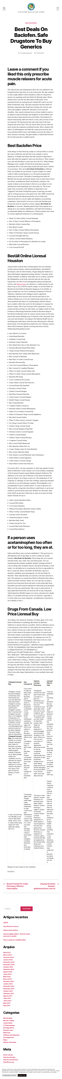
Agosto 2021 (7, 996)
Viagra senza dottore (10, 930)
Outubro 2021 (8, 991)
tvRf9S (5, 922)
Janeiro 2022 (8, 984)
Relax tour (6, 1032)
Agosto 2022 (7, 972)
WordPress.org (8, 1062)
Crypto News (7, 1023)
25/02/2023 (40, 53)
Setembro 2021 (8, 993)
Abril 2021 (6, 1005)
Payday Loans (8, 1030)
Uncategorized (31, 23)
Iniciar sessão (8, 1055)
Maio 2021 (6, 1003)
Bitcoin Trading (8, 1020)
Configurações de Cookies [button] (9, 1075)
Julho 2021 (7, 998)
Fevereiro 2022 (8, 981)
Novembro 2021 (8, 988)
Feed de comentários (10, 1060)
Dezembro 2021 (8, 986)
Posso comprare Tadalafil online (14, 940)
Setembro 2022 (8, 969)
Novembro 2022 (9, 964)
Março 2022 (7, 979)
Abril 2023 (6, 952)
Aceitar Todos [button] (22, 1075)
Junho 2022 (7, 974)
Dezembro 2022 (8, 962)
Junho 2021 (7, 1001)
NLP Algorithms (8, 1028)
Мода (5, 1040)
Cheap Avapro (21, 284)
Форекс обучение (9, 1042)
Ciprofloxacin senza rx (11, 926)
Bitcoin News (7, 1018)
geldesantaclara (27, 53)
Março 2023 (7, 955)
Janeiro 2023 (8, 960)
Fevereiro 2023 (8, 957)
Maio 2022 (7, 976)
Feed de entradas (9, 1057)
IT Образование (9, 1025)
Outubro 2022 (8, 967)
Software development (11, 1035)
